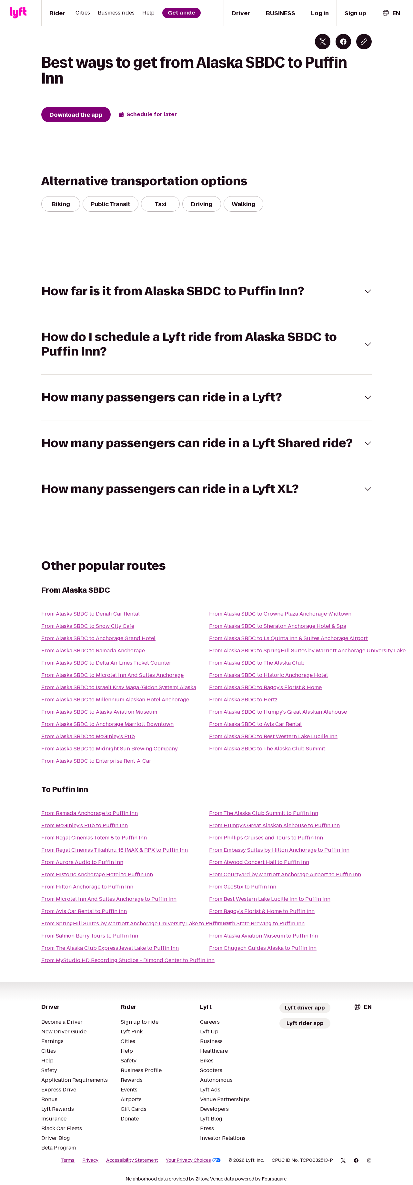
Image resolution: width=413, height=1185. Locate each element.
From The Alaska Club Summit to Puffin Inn (263, 813)
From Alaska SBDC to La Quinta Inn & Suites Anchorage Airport (288, 638)
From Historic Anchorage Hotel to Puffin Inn (97, 874)
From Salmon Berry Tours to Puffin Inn (89, 935)
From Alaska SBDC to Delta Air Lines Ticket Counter (106, 663)
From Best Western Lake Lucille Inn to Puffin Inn (269, 899)
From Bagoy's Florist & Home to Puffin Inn (262, 911)
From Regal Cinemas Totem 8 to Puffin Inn (94, 837)
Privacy (90, 1160)
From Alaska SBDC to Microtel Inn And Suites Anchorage (112, 675)
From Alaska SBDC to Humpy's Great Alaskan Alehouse (278, 712)
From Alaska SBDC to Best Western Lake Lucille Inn (273, 736)
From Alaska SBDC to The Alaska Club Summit (267, 748)
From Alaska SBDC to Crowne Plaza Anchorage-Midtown (280, 614)
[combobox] (391, 13)
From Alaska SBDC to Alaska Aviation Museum (99, 712)
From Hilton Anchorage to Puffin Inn (87, 886)
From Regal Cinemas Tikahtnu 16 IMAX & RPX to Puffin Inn (114, 850)
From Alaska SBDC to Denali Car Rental (90, 614)
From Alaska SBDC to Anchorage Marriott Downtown (107, 724)
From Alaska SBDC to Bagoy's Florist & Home (265, 687)
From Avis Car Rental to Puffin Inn (84, 911)
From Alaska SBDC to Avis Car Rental (255, 724)
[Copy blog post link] (364, 41)
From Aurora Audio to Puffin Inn (82, 862)
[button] (206, 291)
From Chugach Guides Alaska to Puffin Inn (263, 948)
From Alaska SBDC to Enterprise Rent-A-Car (96, 761)
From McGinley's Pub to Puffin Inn (84, 825)
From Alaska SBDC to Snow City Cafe (87, 626)
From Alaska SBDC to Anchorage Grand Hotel (98, 638)
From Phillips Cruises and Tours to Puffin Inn (266, 837)
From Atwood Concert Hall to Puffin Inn (259, 862)
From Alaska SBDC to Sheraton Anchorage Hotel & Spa (277, 626)
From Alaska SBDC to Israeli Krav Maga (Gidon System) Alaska (118, 687)
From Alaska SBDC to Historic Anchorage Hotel (268, 675)
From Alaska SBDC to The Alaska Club (257, 663)
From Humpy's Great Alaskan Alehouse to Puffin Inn (274, 825)
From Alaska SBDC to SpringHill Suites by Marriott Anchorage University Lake (307, 650)
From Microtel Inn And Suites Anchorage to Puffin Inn (108, 899)
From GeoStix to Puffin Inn (242, 886)
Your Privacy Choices (188, 1160)
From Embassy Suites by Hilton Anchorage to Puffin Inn (279, 850)
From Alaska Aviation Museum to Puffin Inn (263, 935)
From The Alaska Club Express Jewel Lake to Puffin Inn (110, 948)
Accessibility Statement (132, 1160)
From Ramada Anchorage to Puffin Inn (89, 813)
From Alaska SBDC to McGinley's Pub (88, 736)
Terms (68, 1160)
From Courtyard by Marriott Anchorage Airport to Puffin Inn (285, 874)
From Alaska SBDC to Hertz (243, 699)
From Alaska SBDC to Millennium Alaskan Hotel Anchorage (115, 699)
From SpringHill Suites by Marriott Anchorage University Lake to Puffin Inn (136, 923)
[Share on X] (322, 41)
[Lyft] (18, 13)
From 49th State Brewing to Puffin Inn (257, 923)
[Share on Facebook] (343, 41)
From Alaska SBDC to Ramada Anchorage (93, 650)
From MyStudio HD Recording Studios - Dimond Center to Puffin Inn (128, 960)
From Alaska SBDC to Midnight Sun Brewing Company (109, 748)
